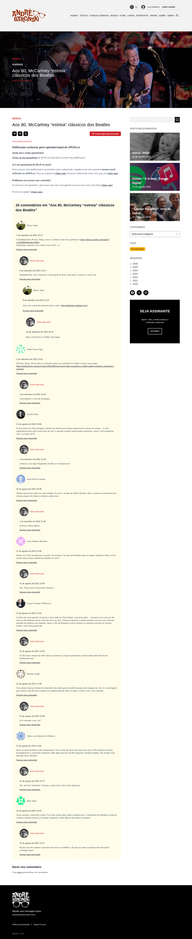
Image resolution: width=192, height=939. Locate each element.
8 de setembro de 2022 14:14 (36, 300)
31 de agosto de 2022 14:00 (32, 583)
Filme (123, 16)
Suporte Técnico (40, 925)
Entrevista (142, 16)
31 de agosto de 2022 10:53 (28, 811)
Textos (84, 16)
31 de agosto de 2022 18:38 (28, 489)
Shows (153, 16)
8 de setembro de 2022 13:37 (33, 270)
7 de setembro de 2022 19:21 (29, 235)
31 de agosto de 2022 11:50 (28, 746)
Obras (170, 16)
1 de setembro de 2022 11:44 (33, 459)
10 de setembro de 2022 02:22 (40, 332)
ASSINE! (74, 16)
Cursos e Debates (99, 16)
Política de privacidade (21, 925)
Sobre (162, 16)
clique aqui (60, 173)
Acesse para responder (26, 249)
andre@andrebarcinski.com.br (23, 915)
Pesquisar (177, 120)
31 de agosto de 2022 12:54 (28, 613)
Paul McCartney (137, 249)
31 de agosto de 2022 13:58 (32, 716)
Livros (131, 16)
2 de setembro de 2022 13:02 (33, 394)
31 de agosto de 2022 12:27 (32, 781)
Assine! (154, 331)
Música (114, 16)
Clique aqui (36, 191)
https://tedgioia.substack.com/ (74, 305)
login (19, 872)
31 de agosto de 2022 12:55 (28, 551)
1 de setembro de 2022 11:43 (33, 521)
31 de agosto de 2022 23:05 (28, 424)
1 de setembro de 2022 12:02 (29, 359)
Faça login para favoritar (107, 134)
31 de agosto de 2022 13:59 (32, 651)
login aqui (113, 173)
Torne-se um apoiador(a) (24, 157)
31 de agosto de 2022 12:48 (28, 684)
